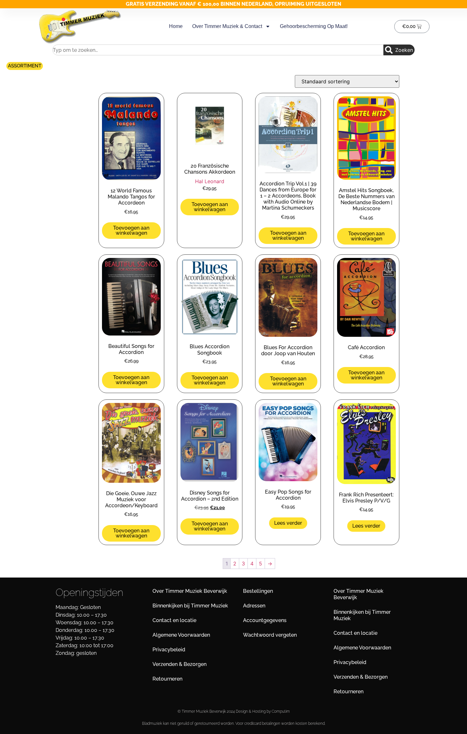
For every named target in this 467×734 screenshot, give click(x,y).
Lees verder (288, 523)
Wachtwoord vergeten (270, 635)
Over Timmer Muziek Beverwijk (189, 591)
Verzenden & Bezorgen (179, 664)
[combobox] (217, 50)
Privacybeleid (168, 650)
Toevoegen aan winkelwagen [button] (131, 230)
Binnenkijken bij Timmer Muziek (190, 606)
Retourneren (167, 679)
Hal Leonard (209, 181)
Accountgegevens (265, 620)
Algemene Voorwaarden (181, 635)
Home (176, 26)
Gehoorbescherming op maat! (314, 26)
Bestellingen (258, 591)
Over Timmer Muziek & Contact (227, 26)
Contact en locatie (174, 620)
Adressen (254, 606)
